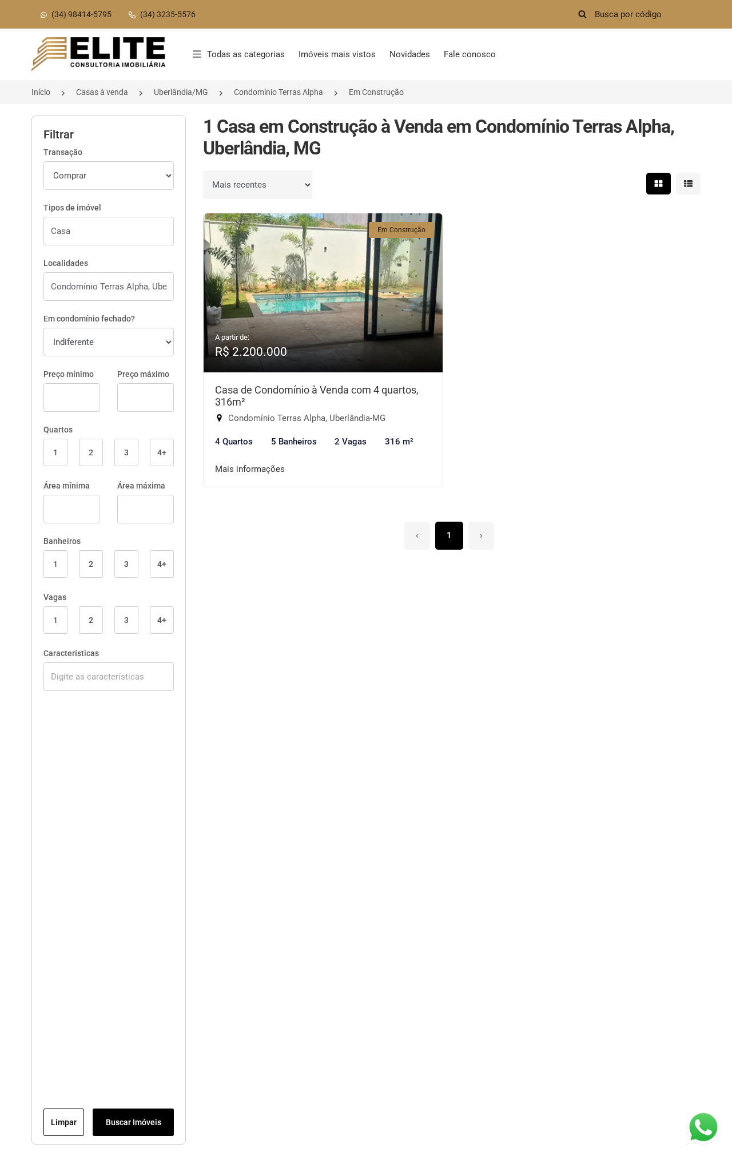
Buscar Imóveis (133, 1122)
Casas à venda (102, 92)
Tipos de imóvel (72, 207)
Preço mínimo (68, 374)
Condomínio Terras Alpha (278, 92)
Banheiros (62, 541)
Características (71, 653)
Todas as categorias (246, 54)
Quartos (58, 429)
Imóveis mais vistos (337, 54)
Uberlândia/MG (181, 92)
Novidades (409, 54)
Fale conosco (470, 54)
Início (40, 92)
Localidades (65, 263)
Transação (62, 152)
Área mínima (66, 485)
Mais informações (250, 469)
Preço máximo (143, 374)
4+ (161, 452)
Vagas (54, 597)
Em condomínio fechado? (89, 318)
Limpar (64, 1122)
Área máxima (141, 485)
